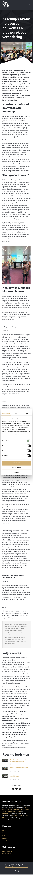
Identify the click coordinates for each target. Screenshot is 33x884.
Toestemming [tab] (6, 413)
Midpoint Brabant (17, 815)
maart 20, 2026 (15, 764)
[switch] (29, 446)
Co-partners (5, 841)
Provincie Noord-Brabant (14, 811)
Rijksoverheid (6, 813)
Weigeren (16, 472)
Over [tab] (27, 413)
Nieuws (4, 838)
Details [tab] (17, 413)
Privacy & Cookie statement (20, 867)
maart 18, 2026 (15, 779)
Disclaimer (8, 867)
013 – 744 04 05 (7, 851)
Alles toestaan (17, 462)
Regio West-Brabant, (19, 809)
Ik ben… (4, 835)
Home (4, 830)
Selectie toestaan (16, 467)
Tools (3, 833)
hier (12, 820)
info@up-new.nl (6, 853)
